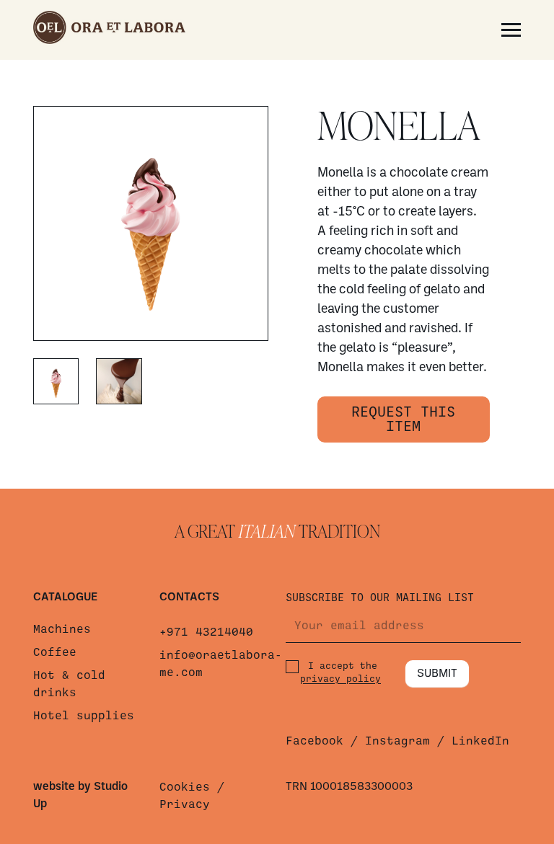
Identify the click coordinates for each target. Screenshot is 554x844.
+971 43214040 (206, 632)
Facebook (314, 740)
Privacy (184, 804)
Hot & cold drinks (69, 684)
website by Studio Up (80, 795)
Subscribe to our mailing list (380, 597)
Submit (437, 674)
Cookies (184, 787)
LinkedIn (480, 740)
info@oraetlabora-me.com (213, 664)
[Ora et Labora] (109, 30)
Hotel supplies (83, 715)
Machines (62, 629)
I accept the (340, 672)
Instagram (397, 740)
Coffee (54, 652)
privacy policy (340, 678)
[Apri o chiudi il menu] (511, 30)
